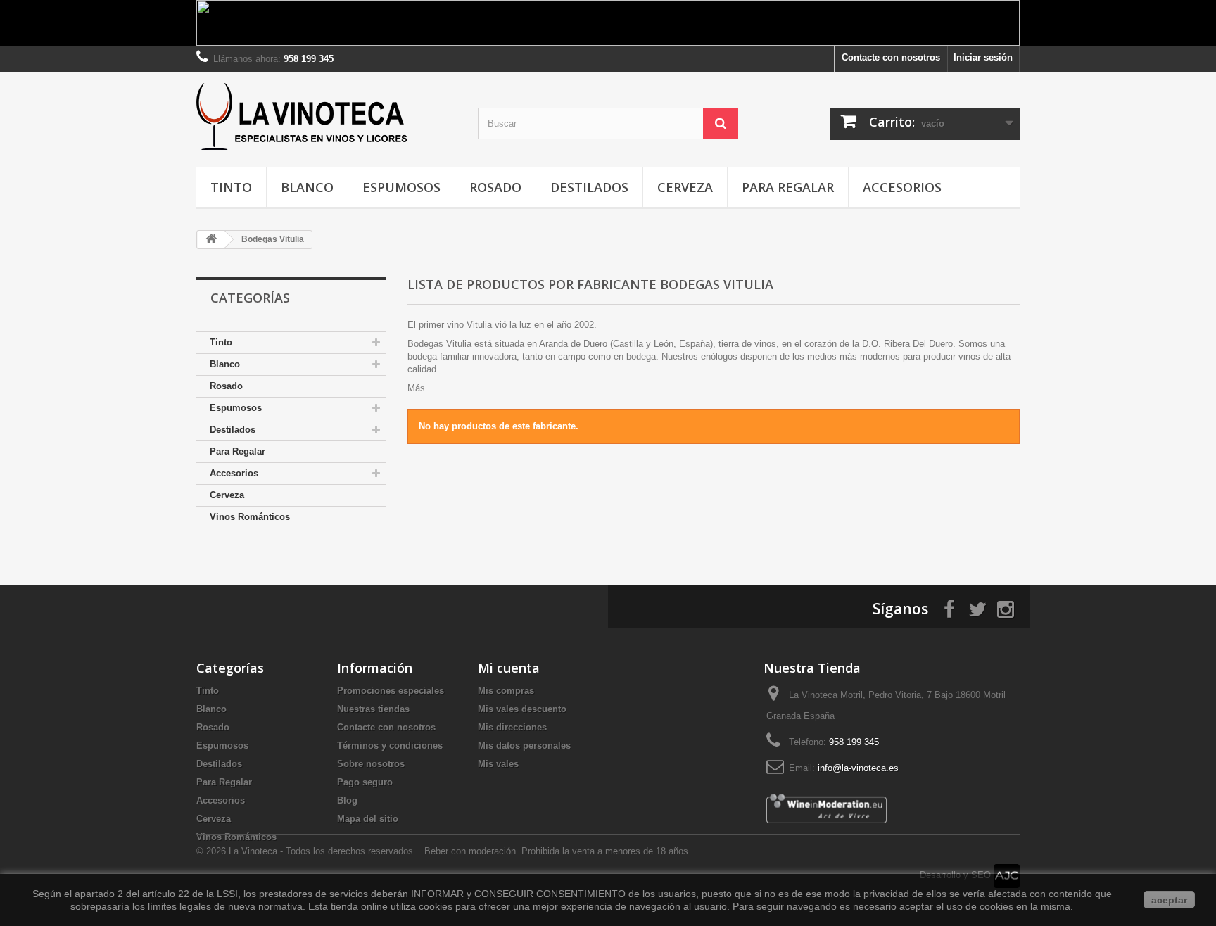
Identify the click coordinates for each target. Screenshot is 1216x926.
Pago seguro (365, 782)
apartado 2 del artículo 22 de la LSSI (156, 893)
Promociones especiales (390, 690)
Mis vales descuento (522, 709)
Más (416, 388)
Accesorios (902, 187)
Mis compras (506, 690)
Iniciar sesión (983, 57)
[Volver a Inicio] (211, 239)
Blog (347, 800)
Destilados (589, 187)
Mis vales (498, 764)
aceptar (1169, 900)
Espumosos (401, 187)
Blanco (307, 187)
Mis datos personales (524, 745)
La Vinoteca (254, 851)
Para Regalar (788, 187)
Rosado (495, 187)
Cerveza (685, 187)
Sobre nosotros (371, 764)
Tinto (231, 187)
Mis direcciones (512, 727)
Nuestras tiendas (373, 709)
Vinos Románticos (250, 517)
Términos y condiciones (390, 745)
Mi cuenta (509, 667)
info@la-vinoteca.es (858, 768)
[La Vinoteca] (326, 116)
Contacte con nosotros (891, 57)
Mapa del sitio (367, 818)
